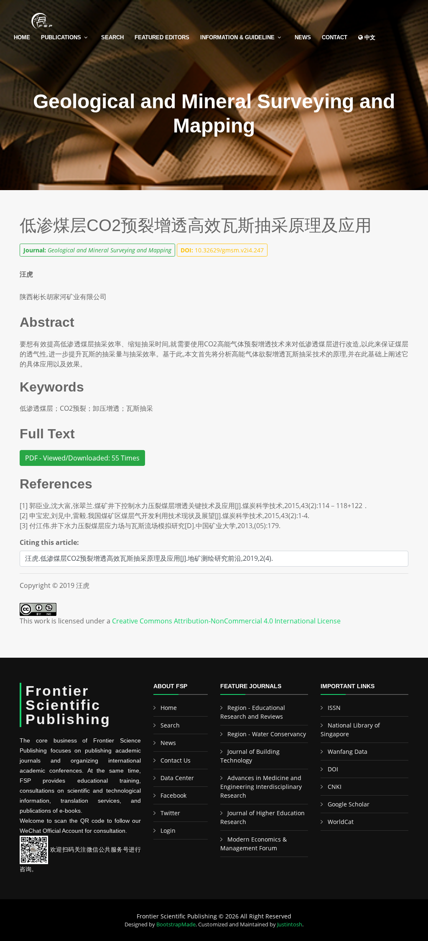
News (303, 37)
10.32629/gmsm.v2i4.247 (222, 250)
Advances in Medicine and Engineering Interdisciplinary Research (261, 786)
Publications (61, 37)
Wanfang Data (347, 751)
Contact (334, 37)
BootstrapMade (176, 924)
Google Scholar (348, 804)
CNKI (334, 787)
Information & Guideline (237, 37)
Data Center (177, 778)
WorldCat (341, 822)
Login (168, 830)
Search (112, 37)
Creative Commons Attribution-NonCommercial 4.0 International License (226, 621)
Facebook (173, 795)
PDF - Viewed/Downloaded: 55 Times (82, 458)
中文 (369, 37)
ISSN (334, 708)
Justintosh (289, 924)
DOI (333, 769)
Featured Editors (162, 37)
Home (22, 37)
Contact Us (175, 760)
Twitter (170, 813)
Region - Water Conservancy (266, 734)
